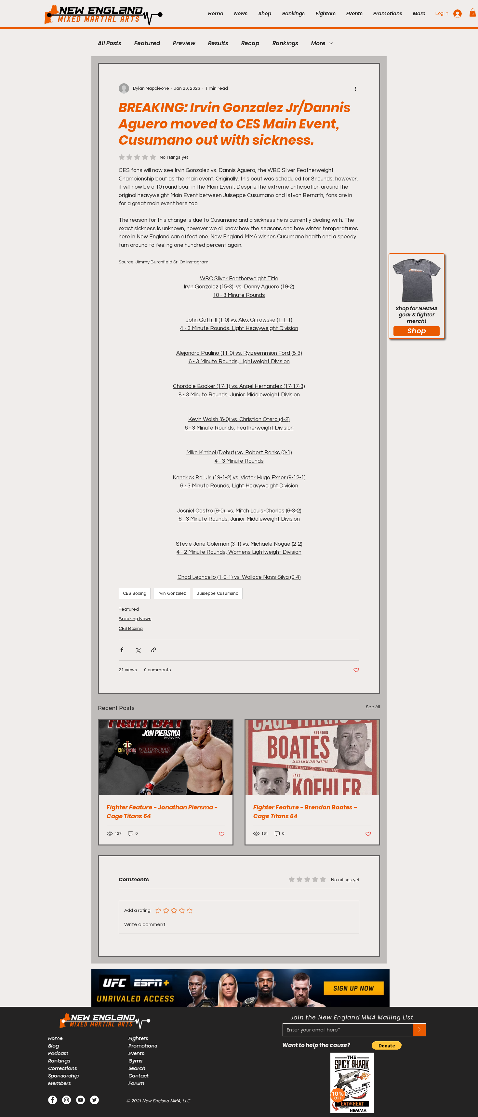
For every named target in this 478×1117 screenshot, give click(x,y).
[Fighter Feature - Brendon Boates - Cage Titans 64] (312, 757)
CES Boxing (134, 593)
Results (218, 43)
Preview (184, 43)
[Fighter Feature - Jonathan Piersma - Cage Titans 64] (165, 757)
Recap (250, 43)
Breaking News (135, 619)
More (318, 43)
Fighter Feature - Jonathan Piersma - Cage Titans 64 (162, 811)
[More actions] (355, 88)
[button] (472, 12)
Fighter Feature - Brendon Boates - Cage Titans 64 (305, 811)
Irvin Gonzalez (171, 593)
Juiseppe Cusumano (217, 593)
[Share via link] (154, 650)
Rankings (285, 43)
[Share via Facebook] (122, 650)
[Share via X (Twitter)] (138, 650)
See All (373, 707)
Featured (147, 43)
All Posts (109, 43)
